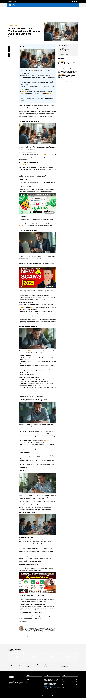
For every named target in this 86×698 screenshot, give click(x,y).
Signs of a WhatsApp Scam (64, 50)
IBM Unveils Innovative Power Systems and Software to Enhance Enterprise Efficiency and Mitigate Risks (67, 76)
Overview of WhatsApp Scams (64, 48)
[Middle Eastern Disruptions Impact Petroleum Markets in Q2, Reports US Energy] (34, 657)
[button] (76, 5)
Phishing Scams (23, 164)
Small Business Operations (12, 25)
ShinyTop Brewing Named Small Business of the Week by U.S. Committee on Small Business (67, 72)
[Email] (9, 56)
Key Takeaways (62, 47)
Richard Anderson (20, 36)
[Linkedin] (72, 1)
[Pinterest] (9, 51)
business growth (50, 184)
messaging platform (45, 154)
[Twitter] (74, 1)
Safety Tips (23, 91)
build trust (32, 307)
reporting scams (49, 93)
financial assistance (49, 291)
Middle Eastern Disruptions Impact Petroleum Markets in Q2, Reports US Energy (66, 67)
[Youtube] (77, 1)
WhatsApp (30, 350)
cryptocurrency (27, 184)
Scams (31, 70)
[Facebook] (70, 1)
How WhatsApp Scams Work (64, 49)
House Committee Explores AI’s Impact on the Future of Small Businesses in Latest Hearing (67, 81)
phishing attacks (46, 440)
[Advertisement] (43, 14)
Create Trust (22, 307)
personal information (45, 108)
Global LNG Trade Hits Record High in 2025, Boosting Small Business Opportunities (66, 63)
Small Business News (61, 61)
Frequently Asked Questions (64, 54)
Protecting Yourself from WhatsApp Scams (66, 51)
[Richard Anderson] (21, 631)
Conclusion (61, 53)
